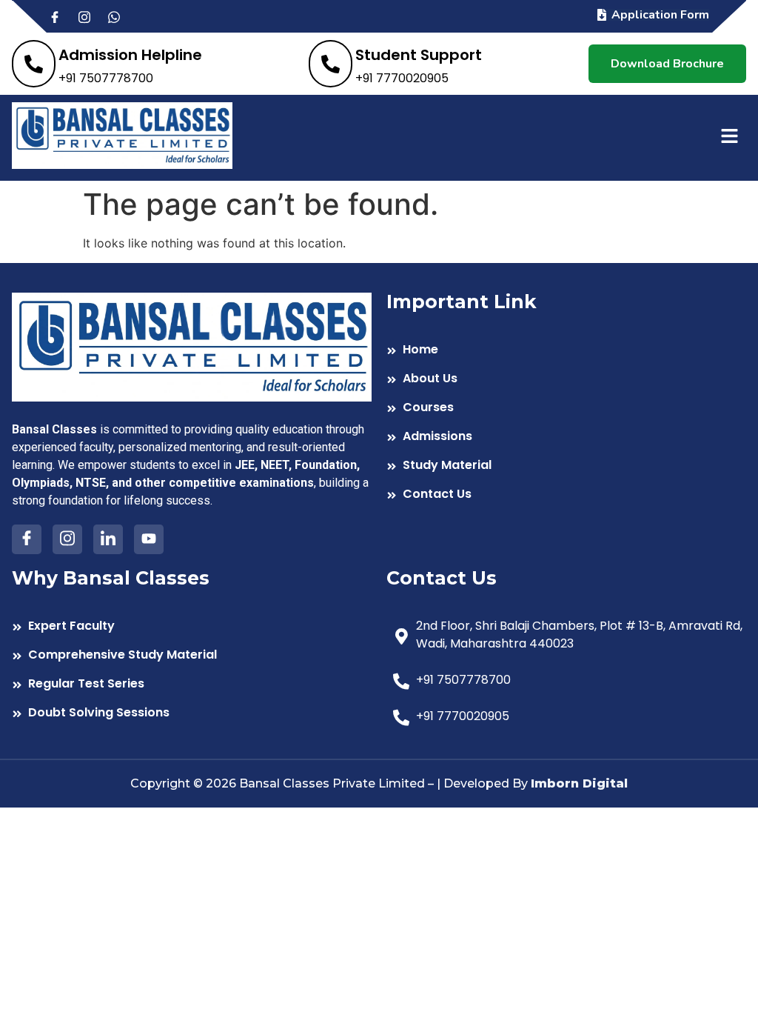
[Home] (566, 351)
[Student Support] (395, 63)
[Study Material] (566, 467)
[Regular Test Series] (192, 685)
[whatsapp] (121, 16)
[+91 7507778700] (566, 682)
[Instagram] (91, 16)
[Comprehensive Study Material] (192, 657)
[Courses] (566, 409)
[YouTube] (149, 539)
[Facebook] (62, 16)
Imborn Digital (579, 783)
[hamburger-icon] (729, 138)
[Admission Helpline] (107, 63)
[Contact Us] (566, 496)
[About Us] (566, 380)
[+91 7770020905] (566, 718)
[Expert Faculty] (192, 628)
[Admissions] (566, 438)
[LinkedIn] (108, 539)
